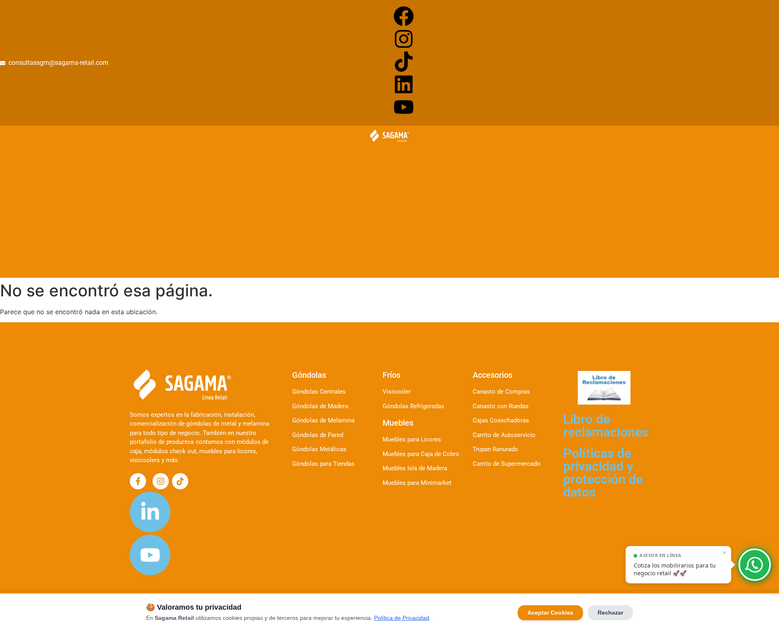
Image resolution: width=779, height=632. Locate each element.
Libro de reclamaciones (605, 425)
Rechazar (610, 612)
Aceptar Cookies (550, 612)
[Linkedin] (404, 84)
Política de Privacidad (401, 618)
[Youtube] (404, 107)
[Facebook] (404, 16)
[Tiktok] (404, 61)
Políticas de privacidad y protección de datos (603, 473)
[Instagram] (404, 39)
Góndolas (309, 375)
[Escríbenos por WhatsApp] (754, 564)
